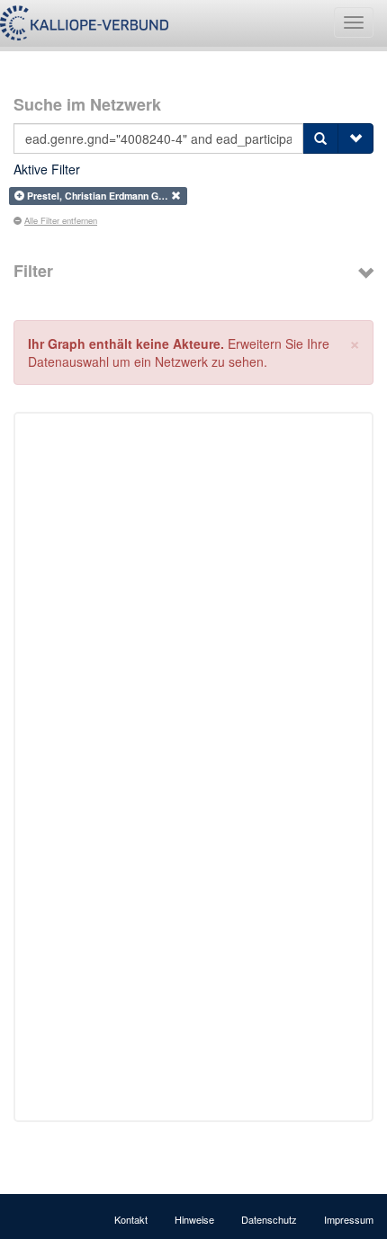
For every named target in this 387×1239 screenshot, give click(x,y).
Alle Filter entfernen (60, 220)
